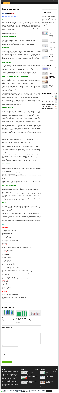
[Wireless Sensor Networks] (45, 72)
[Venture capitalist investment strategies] (24, 376)
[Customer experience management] (42, 381)
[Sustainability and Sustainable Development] (24, 381)
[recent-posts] (48, 29)
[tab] (44, 29)
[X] (52, 0)
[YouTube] (51, 0)
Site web (3, 354)
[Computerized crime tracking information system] (45, 39)
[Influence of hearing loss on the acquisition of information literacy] (45, 56)
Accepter (49, 391)
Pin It (14, 13)
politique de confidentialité (26, 391)
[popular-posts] (44, 29)
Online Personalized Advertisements (49, 377)
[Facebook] (49, 0)
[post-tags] (55, 29)
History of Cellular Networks (52, 86)
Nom (3, 345)
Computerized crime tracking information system (52, 40)
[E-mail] (56, 0)
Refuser (55, 391)
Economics (23, 369)
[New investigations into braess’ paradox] (45, 45)
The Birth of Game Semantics (52, 81)
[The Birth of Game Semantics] (45, 81)
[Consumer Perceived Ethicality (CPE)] (42, 371)
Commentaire (4, 332)
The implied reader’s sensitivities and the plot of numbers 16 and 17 (52, 51)
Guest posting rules (24, 0)
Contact (9, 0)
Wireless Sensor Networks (51, 73)
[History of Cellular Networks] (45, 85)
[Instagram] (55, 0)
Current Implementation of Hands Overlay (52, 68)
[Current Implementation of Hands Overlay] (45, 67)
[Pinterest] (53, 0)
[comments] (51, 29)
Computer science (46, 65)
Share (5, 13)
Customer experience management (49, 382)
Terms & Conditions (17, 0)
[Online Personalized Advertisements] (42, 376)
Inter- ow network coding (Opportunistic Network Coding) (8, 318)
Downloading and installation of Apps (52, 77)
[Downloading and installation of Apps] (45, 76)
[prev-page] (43, 90)
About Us (12, 0)
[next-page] (44, 90)
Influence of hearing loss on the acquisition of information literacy (52, 57)
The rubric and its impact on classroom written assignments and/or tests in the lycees (49, 19)
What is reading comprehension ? (48, 22)
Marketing (42, 369)
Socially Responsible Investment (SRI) (30, 372)
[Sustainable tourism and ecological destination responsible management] (45, 32)
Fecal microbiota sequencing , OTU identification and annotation (21, 319)
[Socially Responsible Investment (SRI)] (24, 371)
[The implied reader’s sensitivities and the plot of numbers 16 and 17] (45, 49)
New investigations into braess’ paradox (52, 45)
